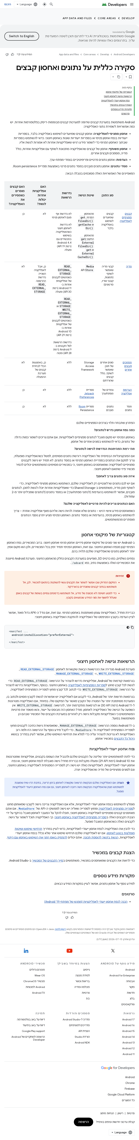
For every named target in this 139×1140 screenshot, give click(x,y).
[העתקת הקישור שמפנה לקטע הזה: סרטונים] (118, 894)
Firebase (130, 1088)
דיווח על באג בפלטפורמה (31, 1019)
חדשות (131, 992)
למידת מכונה (82, 975)
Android (130, 969)
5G (88, 998)
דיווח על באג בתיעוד (34, 1025)
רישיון (120, 1113)
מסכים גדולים (37, 969)
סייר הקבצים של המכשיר (47, 860)
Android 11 (129, 1054)
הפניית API (84, 1031)
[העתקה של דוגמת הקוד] (132, 627)
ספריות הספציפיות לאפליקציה (87, 685)
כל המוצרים (128, 1100)
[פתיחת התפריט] (131, 4)
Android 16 (128, 1025)
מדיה (129, 266)
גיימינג (86, 969)
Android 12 (128, 1048)
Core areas (107, 18)
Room (82, 406)
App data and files (77, 18)
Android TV (38, 992)
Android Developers (124, 54)
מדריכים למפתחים (79, 1025)
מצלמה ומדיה (82, 987)
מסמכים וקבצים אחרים (127, 366)
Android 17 (128, 1019)
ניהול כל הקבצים (124, 739)
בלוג (132, 998)
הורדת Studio (82, 1036)
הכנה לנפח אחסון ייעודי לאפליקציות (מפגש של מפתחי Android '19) (85, 902)
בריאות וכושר (82, 981)
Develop (128, 18)
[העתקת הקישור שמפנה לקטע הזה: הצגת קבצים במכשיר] (88, 853)
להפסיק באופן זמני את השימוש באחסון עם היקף (37, 837)
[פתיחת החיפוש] (51, 4)
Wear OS (40, 975)
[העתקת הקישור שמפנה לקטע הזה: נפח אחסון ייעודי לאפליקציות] (85, 749)
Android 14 (128, 1036)
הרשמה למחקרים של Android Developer (28, 1038)
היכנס (7, 4)
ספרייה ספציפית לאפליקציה (115, 809)
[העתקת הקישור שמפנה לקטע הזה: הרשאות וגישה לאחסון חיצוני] (73, 662)
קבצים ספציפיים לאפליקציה (126, 217)
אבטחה (130, 981)
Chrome (130, 1083)
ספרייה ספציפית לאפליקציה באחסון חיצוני (80, 817)
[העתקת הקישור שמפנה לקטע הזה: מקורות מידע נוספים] (89, 876)
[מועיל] (12, 54)
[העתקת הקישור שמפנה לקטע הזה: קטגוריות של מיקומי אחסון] (77, 535)
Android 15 (128, 1031)
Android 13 (128, 1042)
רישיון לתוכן (60, 929)
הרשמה (83, 1122)
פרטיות (86, 992)
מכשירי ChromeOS (34, 981)
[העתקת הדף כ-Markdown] (119, 77)
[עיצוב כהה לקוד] (128, 627)
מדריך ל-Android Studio (76, 1019)
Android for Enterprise (122, 975)
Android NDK (82, 1042)
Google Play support (33, 1031)
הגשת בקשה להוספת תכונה (100, 837)
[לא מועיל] (7, 54)
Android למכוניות (35, 987)
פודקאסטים (128, 1004)
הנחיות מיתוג (107, 1113)
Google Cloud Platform (121, 1094)
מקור (132, 987)
